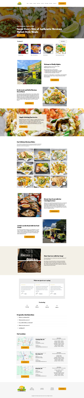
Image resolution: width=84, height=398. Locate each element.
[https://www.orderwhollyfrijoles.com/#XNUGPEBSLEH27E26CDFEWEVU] (23, 49)
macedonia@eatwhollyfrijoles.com (41, 361)
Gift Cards (42, 389)
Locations (42, 388)
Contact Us (52, 389)
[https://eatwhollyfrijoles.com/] (19, 3)
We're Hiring (32, 389)
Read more (22, 291)
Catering (52, 387)
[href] (25, 341)
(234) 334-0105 (38, 360)
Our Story (52, 388)
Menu (32, 387)
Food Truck (32, 388)
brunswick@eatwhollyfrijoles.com (41, 375)
